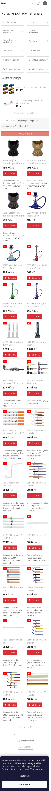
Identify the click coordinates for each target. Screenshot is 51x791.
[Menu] (45, 3)
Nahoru (27, 747)
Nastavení (24, 776)
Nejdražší (34, 121)
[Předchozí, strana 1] (20, 734)
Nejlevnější (22, 121)
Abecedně (23, 126)
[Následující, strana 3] (31, 734)
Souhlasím (24, 784)
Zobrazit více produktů (24, 113)
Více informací (37, 769)
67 (36, 735)
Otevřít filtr (25, 133)
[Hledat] (31, 3)
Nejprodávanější (9, 126)
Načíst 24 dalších (25, 727)
